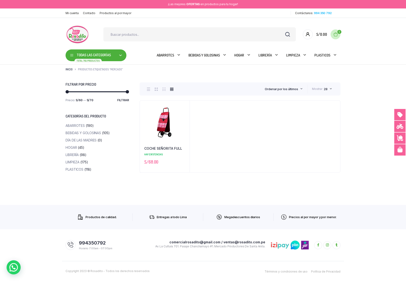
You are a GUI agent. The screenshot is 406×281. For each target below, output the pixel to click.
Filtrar (123, 100)
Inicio (69, 69)
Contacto (89, 13)
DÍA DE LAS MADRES (81, 140)
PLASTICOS (322, 55)
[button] (183, 119)
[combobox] (283, 88)
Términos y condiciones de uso (286, 271)
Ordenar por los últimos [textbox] (281, 89)
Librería (265, 55)
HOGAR (239, 55)
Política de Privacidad (325, 271)
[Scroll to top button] (395, 270)
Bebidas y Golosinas (204, 55)
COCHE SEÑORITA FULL (163, 148)
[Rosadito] (77, 34)
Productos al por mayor (115, 13)
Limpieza (293, 55)
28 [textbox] (326, 89)
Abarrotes (165, 55)
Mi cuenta (72, 13)
